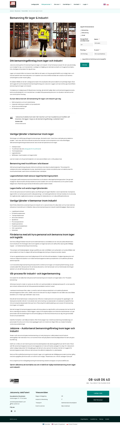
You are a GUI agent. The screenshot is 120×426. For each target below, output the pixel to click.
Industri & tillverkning (42, 399)
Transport (39, 402)
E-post (97, 50)
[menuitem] (46, 424)
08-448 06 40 (99, 379)
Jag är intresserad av (87, 27)
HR (62, 396)
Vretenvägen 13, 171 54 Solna (18, 398)
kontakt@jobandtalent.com (18, 402)
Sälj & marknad (65, 406)
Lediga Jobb (98, 393)
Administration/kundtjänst (69, 402)
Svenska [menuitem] (47, 424)
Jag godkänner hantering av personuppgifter (94, 59)
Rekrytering (85, 32)
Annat (83, 35)
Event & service (40, 406)
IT (61, 399)
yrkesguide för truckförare (32, 149)
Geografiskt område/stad (84, 40)
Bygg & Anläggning (41, 396)
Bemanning (85, 30)
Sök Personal (98, 400)
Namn (97, 39)
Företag (83, 50)
